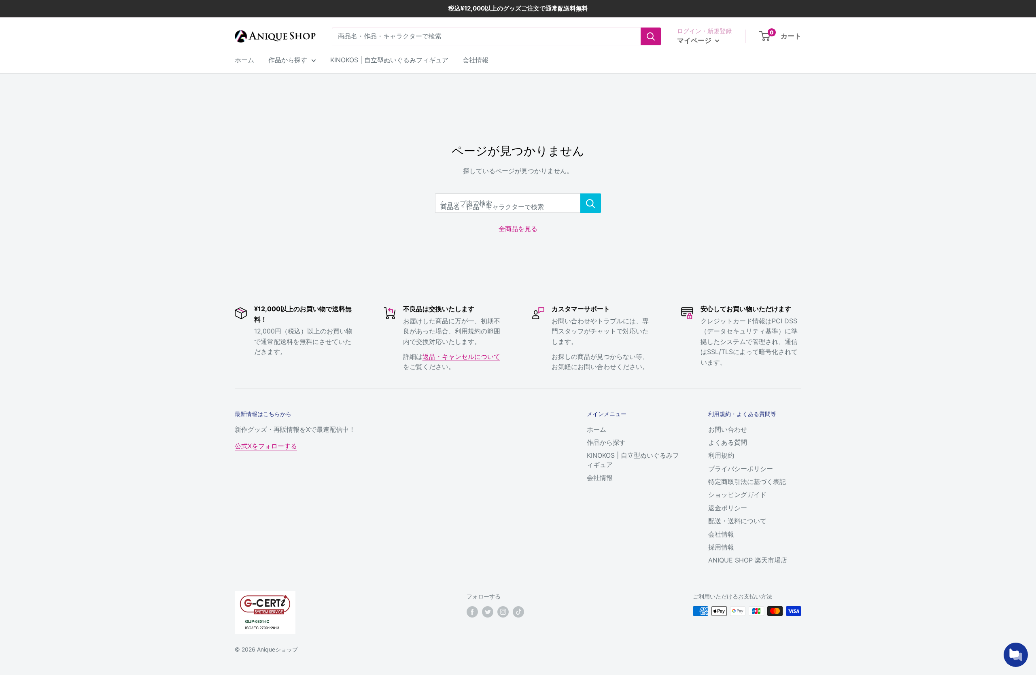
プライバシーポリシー (740, 469)
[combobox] (486, 36)
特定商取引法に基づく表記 (747, 482)
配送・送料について (737, 521)
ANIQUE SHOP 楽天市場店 (747, 560)
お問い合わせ (727, 429)
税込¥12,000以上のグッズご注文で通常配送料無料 (518, 8)
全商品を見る (518, 229)
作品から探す (287, 60)
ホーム (244, 60)
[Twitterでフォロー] (487, 612)
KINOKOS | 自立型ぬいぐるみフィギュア (389, 60)
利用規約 (721, 455)
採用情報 (721, 547)
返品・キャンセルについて (461, 356)
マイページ (695, 40)
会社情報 (475, 60)
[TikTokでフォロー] (518, 612)
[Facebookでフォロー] (472, 612)
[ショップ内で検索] (590, 203)
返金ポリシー (727, 508)
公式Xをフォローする (266, 446)
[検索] (651, 36)
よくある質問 (727, 442)
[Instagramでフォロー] (503, 612)
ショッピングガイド (737, 494)
